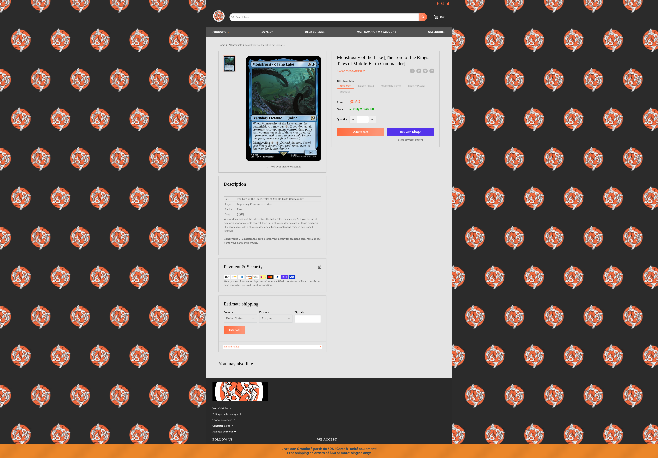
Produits (220, 32)
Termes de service (222, 420)
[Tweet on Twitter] (425, 71)
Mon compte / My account (376, 32)
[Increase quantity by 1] (372, 119)
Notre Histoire (220, 408)
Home (221, 45)
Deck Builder (315, 32)
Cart (443, 17)
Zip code (299, 312)
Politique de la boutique (225, 414)
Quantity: (342, 119)
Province (264, 312)
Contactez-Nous (221, 425)
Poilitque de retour (223, 431)
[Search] (423, 17)
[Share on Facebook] (412, 71)
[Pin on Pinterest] (418, 71)
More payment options (410, 139)
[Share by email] (431, 71)
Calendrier (437, 32)
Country (228, 312)
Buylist (267, 32)
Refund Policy (231, 346)
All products (235, 45)
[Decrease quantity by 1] (353, 119)
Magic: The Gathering (351, 71)
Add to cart (360, 132)
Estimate (234, 330)
